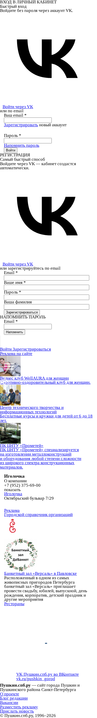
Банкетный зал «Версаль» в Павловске (40, 573)
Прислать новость (17, 711)
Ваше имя (15, 282)
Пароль (12, 135)
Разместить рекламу (19, 707)
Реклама (12, 510)
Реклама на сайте (16, 353)
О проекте (9, 694)
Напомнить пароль (21, 145)
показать (12, 490)
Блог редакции (14, 698)
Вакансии (9, 702)
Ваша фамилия (18, 301)
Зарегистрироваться (32, 349)
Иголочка (13, 493)
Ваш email (15, 115)
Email (11, 272)
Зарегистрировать (21, 124)
